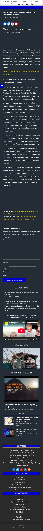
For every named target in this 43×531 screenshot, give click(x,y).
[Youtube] (16, 24)
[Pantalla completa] (37, 339)
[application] (21, 330)
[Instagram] (12, 24)
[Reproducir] (6, 339)
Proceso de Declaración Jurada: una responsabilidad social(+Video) (27, 420)
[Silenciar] (34, 339)
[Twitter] (8, 24)
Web (4, 275)
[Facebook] (5, 24)
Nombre (5, 263)
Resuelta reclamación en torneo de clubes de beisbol (21, 306)
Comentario (6, 238)
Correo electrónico (6, 269)
